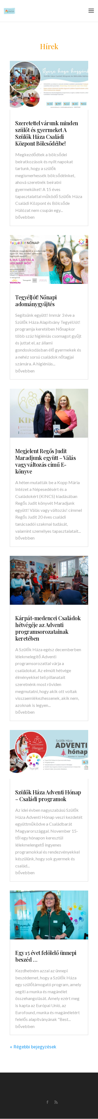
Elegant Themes (39, 1111)
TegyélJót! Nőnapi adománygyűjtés (36, 300)
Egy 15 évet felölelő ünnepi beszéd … (45, 956)
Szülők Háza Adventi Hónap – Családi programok (48, 795)
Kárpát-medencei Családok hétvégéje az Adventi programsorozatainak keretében (48, 628)
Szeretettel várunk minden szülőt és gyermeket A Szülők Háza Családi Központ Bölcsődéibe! (46, 133)
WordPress (73, 1111)
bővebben (25, 217)
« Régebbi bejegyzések (33, 1047)
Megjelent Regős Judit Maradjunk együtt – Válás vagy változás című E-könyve (45, 461)
